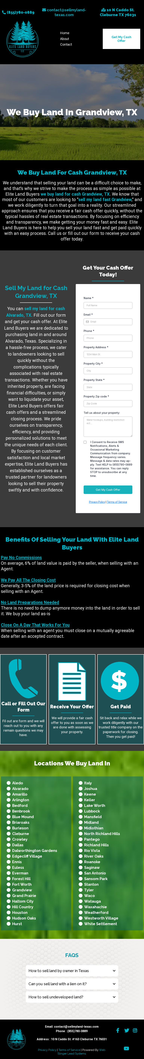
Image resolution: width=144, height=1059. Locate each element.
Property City (93, 363)
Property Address (96, 347)
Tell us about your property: (102, 412)
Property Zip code (96, 396)
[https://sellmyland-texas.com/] (22, 38)
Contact (66, 44)
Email (88, 314)
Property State (94, 379)
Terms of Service (117, 501)
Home (64, 33)
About (64, 39)
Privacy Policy (97, 501)
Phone (89, 330)
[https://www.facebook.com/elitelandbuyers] (118, 1030)
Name (89, 298)
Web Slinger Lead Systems (81, 1051)
